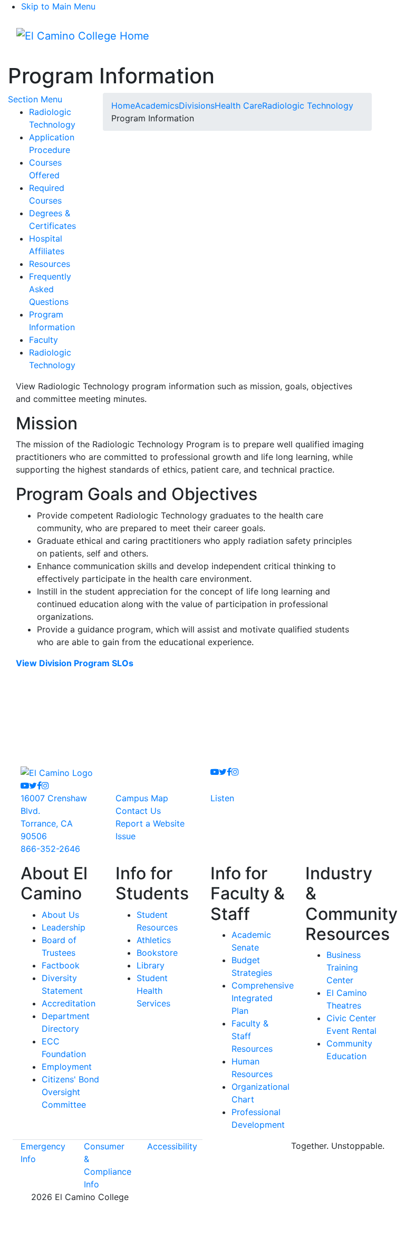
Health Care (238, 105)
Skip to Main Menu (58, 6)
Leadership (63, 927)
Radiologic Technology (307, 105)
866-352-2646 (50, 848)
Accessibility (172, 1146)
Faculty (43, 339)
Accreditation (68, 1003)
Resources (49, 263)
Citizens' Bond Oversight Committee (70, 1092)
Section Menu (35, 99)
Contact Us (138, 810)
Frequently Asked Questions (50, 289)
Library (151, 965)
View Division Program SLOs (74, 663)
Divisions (197, 105)
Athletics (154, 940)
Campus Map (141, 798)
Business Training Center (343, 967)
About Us (60, 914)
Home (123, 105)
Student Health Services (153, 991)
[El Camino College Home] (82, 35)
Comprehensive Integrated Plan (263, 998)
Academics (157, 105)
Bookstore (157, 952)
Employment (67, 1066)
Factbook (61, 965)
